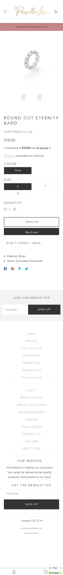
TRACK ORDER (31, 427)
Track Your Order (31, 348)
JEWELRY (31, 420)
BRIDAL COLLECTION (31, 405)
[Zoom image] (31, 61)
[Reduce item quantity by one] (5, 209)
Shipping (9, 156)
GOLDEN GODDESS (31, 412)
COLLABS (31, 441)
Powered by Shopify (31, 533)
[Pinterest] (12, 268)
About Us (31, 341)
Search (31, 334)
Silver (18, 170)
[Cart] (55, 11)
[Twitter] (26, 268)
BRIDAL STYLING (31, 398)
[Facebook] (5, 268)
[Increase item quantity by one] (14, 209)
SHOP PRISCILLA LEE (18, 132)
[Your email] (15, 310)
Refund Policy (31, 363)
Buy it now (31, 232)
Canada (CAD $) (30, 520)
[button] (11, 61)
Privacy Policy (31, 355)
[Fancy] (19, 268)
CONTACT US (31, 434)
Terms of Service (31, 377)
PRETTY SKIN (31, 449)
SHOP (31, 390)
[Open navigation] (7, 11)
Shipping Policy (31, 370)
